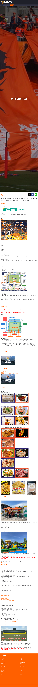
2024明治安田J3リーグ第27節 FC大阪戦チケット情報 (10, 354)
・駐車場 (2, 372)
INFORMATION (7, 5)
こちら (12, 255)
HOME (2, 5)
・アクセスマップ (4, 371)
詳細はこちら (3, 562)
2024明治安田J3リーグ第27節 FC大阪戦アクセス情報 (10, 373)
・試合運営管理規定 (4, 598)
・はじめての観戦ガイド (5, 599)
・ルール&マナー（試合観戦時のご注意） (8, 600)
